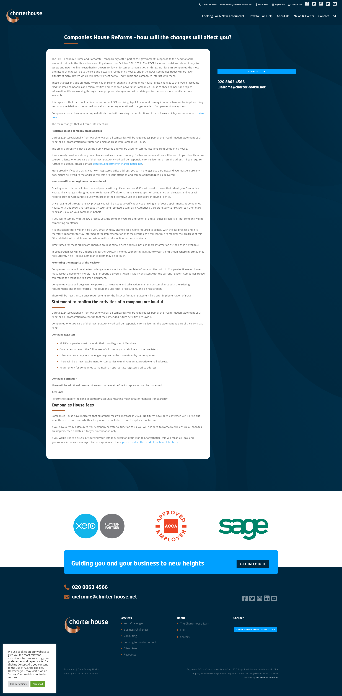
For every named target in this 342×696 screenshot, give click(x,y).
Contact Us (256, 71)
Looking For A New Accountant (223, 16)
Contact (323, 16)
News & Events (304, 16)
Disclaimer (69, 669)
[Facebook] (245, 598)
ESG (182, 630)
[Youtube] (274, 598)
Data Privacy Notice (88, 669)
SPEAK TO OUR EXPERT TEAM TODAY (255, 629)
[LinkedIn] (267, 598)
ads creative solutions (267, 677)
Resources (262, 5)
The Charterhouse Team (194, 623)
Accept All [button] (38, 683)
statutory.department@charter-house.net (117, 163)
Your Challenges (133, 623)
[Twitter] (252, 598)
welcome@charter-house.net (237, 5)
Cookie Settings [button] (18, 683)
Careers (185, 637)
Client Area (296, 5)
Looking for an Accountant (140, 642)
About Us (283, 16)
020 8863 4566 (209, 5)
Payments (279, 5)
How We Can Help (260, 16)
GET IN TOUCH (252, 564)
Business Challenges (136, 629)
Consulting (130, 636)
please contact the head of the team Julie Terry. (150, 442)
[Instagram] (260, 598)
